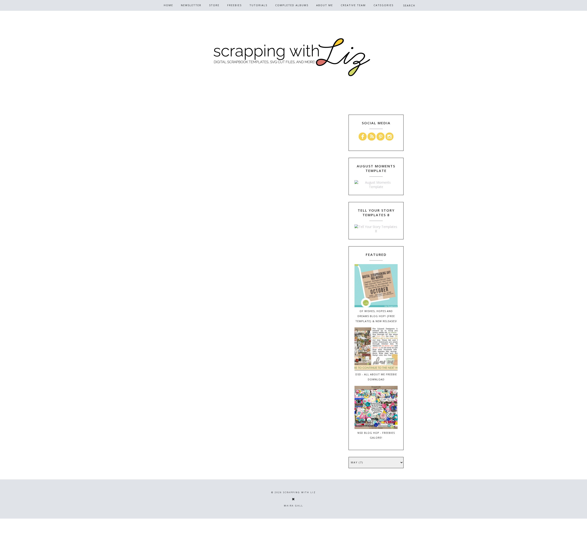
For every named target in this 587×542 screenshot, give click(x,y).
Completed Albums (291, 5)
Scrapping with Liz (299, 492)
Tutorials (258, 5)
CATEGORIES (383, 5)
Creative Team (353, 5)
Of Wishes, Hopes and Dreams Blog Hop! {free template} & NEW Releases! (376, 316)
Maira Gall (293, 505)
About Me (324, 5)
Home (168, 5)
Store (214, 5)
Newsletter (191, 5)
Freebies (234, 5)
